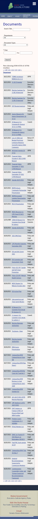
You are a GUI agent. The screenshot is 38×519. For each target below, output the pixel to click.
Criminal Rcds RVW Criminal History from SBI (18, 357)
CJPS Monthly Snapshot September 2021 (19, 244)
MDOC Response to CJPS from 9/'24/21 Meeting (18, 214)
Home (3, 16)
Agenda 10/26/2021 (18, 228)
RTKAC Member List (18, 426)
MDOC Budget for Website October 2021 (18, 284)
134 (19, 70)
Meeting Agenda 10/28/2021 (17, 340)
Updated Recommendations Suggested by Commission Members (18, 462)
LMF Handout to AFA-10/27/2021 (18, 404)
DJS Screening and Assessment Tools (17, 260)
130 (6, 70)
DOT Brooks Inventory (18, 106)
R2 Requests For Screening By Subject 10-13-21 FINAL (18, 132)
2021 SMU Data (16, 236)
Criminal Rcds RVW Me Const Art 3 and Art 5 (18, 372)
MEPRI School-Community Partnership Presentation (19, 190)
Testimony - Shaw (17, 331)
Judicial (17, 498)
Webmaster (25, 513)
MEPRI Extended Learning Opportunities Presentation (19, 198)
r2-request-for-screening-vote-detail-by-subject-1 (19, 317)
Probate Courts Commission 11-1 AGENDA (17, 420)
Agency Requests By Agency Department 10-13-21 (19, 116)
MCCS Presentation (18, 204)
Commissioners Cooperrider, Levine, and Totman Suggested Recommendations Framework (19, 473)
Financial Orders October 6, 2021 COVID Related (19, 158)
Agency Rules (26, 498)
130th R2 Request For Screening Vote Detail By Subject (18, 222)
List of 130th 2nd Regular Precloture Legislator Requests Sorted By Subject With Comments (19, 142)
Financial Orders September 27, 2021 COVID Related (18, 166)
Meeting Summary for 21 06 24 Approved (18, 91)
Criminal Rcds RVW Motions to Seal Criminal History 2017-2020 (18, 382)
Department (7, 72)
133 (15, 70)
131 (9, 70)
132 (12, 70)
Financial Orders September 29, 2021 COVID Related (18, 174)
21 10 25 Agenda (17, 82)
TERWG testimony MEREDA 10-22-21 (17, 77)
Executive (10, 498)
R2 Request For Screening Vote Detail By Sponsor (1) (18, 309)
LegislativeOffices (26, 16)
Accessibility (16, 505)
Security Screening (27, 505)
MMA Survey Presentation (16, 348)
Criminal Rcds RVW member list (17, 390)
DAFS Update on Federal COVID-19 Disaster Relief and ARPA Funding (17, 412)
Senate (10, 16)
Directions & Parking (19, 506)
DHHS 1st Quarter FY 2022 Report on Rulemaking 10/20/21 (18, 436)
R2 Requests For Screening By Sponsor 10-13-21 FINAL (18, 124)
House (17, 16)
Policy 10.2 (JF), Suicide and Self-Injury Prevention (19, 269)
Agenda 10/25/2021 (18, 180)
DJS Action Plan (16, 291)
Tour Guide (6, 505)
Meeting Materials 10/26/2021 (17, 324)
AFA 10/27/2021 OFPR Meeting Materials (18, 398)
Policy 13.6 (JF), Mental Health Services (19, 276)
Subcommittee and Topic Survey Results (18, 300)
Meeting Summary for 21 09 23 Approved (18, 99)
